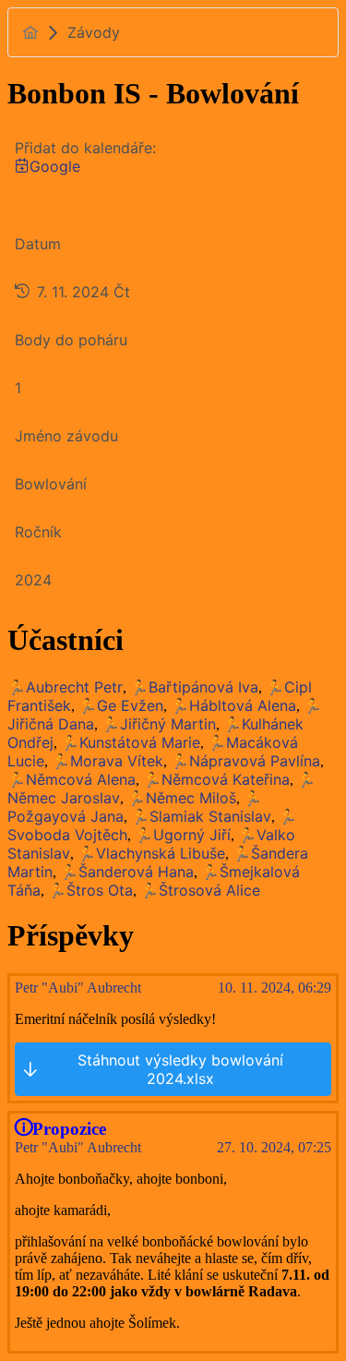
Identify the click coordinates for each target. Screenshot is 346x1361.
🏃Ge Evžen (120, 705)
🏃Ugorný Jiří (183, 834)
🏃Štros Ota (90, 890)
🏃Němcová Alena (71, 779)
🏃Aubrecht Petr (65, 687)
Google (55, 166)
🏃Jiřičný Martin (158, 724)
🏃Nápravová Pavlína (245, 761)
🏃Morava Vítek (107, 761)
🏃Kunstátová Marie (130, 742)
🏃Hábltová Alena (233, 705)
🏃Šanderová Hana (127, 871)
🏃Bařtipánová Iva (194, 687)
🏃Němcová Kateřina (216, 779)
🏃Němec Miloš (181, 798)
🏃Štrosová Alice (200, 890)
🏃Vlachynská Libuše (151, 853)
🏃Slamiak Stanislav (201, 816)
